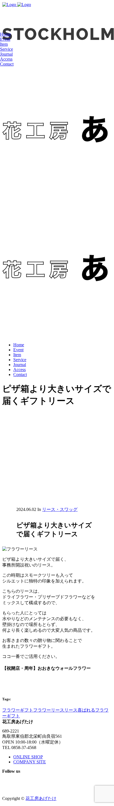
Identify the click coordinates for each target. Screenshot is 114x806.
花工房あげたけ (40, 798)
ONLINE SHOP (28, 757)
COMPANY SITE (29, 761)
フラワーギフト (17, 710)
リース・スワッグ (59, 509)
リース (70, 710)
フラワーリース (48, 710)
